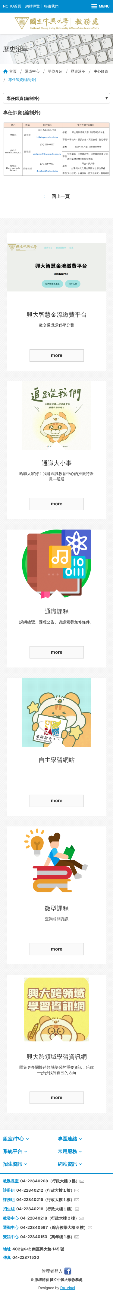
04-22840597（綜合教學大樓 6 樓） (54, 1227)
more (56, 355)
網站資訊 (67, 1164)
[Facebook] (67, 1271)
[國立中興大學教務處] (56, 23)
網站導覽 (32, 6)
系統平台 (12, 1151)
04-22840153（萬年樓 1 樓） (47, 1236)
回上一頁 (61, 196)
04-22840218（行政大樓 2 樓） (49, 1218)
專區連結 (67, 1139)
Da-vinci (67, 1288)
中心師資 (101, 71)
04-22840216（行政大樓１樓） (45, 1208)
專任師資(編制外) (23, 98)
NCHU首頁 (12, 6)
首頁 (13, 71)
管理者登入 (52, 1271)
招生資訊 (12, 1164)
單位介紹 (55, 71)
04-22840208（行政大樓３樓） (50, 1180)
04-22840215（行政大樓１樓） (45, 1199)
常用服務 (67, 1151)
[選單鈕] (100, 6)
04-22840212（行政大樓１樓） (45, 1190)
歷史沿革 (78, 71)
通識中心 (32, 71)
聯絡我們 (51, 6)
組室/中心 (13, 1139)
